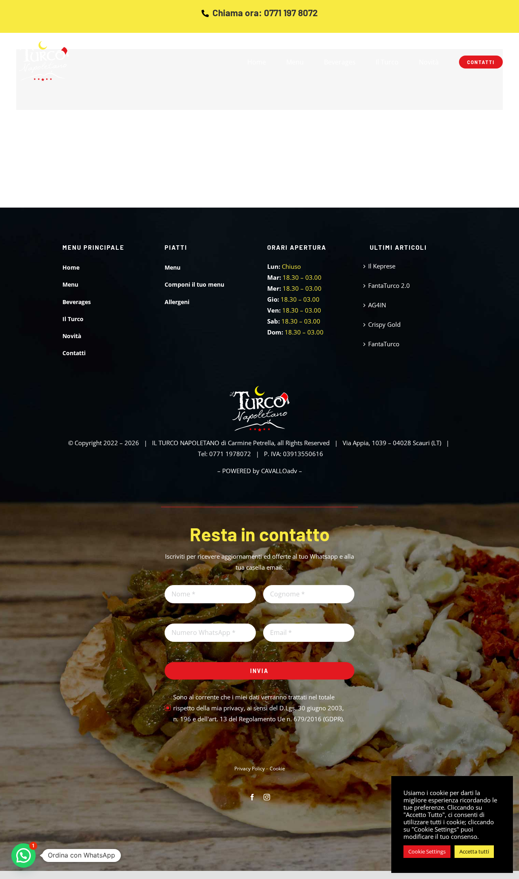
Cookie (277, 768)
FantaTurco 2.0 (389, 285)
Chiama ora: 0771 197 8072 (265, 12)
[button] (23, 855)
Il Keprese (381, 266)
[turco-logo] (42, 44)
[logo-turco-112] (260, 389)
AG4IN (377, 305)
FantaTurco (383, 344)
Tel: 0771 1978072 (224, 454)
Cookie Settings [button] (427, 851)
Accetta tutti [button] (474, 851)
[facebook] (252, 797)
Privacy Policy (249, 768)
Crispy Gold (384, 324)
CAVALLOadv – (281, 471)
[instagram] (267, 797)
